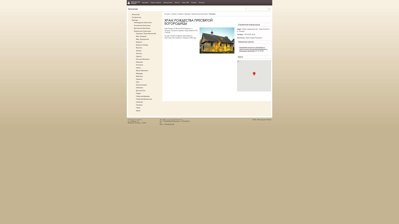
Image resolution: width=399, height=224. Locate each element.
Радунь (138, 93)
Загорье (138, 50)
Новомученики (167, 2)
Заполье (139, 53)
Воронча (139, 48)
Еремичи (139, 79)
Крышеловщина (141, 85)
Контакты (202, 2)
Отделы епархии (155, 2)
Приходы (135, 20)
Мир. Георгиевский (142, 39)
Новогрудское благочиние (143, 22)
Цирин (138, 110)
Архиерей (145, 2)
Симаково (139, 102)
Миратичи (139, 76)
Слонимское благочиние (142, 25)
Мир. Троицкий (141, 36)
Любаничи (139, 87)
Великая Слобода (142, 45)
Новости (177, 2)
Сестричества (136, 17)
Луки (137, 82)
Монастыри (136, 14)
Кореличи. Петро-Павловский (146, 33)
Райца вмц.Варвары (143, 96)
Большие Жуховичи (143, 59)
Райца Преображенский (144, 99)
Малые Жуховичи (142, 70)
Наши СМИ (185, 2)
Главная (173, 14)
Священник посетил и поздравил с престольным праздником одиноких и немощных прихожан (253, 49)
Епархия (193, 2)
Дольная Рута (140, 90)
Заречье (139, 56)
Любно (138, 68)
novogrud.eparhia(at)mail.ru (175, 119)
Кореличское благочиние (142, 31)
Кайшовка (139, 62)
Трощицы (139, 105)
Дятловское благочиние (142, 28)
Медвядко (139, 73)
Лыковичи (139, 65)
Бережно (139, 42)
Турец (138, 107)
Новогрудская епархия (134, 2)
